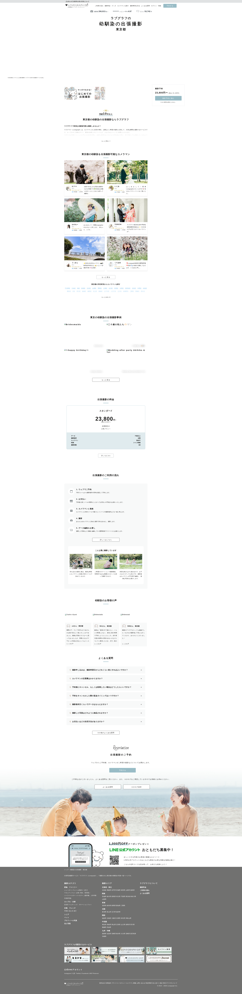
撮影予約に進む (168, 98)
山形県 (128, 890)
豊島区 (69, 291)
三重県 (123, 905)
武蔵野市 (125, 291)
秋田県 (123, 890)
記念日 (66, 904)
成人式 (71, 911)
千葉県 (123, 896)
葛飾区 (100, 291)
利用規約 (108, 983)
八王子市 (113, 291)
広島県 (118, 924)
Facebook (85, 973)
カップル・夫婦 (70, 901)
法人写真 (67, 923)
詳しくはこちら (106, 455)
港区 (78, 288)
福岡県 (104, 933)
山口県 (123, 924)
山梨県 (104, 899)
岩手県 (114, 890)
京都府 (109, 918)
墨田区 (100, 288)
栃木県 (109, 896)
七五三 (86, 890)
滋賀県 (104, 918)
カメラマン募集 (131, 983)
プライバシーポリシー (119, 983)
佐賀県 (109, 933)
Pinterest (96, 973)
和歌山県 (128, 918)
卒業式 (66, 911)
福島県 (132, 890)
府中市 (143, 291)
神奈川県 (133, 896)
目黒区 (116, 288)
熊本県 (118, 933)
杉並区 (145, 288)
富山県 (109, 912)
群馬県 (114, 896)
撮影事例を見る (135, 6)
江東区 (105, 288)
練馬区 (90, 291)
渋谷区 (134, 288)
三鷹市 (132, 291)
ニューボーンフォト (70, 890)
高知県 (109, 927)
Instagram (67, 973)
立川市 (120, 291)
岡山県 (114, 924)
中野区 (139, 288)
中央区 (74, 288)
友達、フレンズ (70, 908)
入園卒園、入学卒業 (90, 895)
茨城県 (104, 896)
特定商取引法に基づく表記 (154, 983)
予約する (170, 6)
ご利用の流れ (99, 6)
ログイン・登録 (156, 6)
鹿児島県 (133, 933)
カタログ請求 (136, 787)
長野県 (104, 905)
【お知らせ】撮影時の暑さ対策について (77, 1)
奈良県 (123, 918)
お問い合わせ (141, 983)
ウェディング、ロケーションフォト (80, 904)
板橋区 (84, 291)
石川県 (114, 912)
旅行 (75, 911)
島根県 (109, 924)
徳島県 (128, 924)
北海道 (104, 890)
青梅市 (137, 291)
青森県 (109, 890)
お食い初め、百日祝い (83, 893)
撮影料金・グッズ (110, 6)
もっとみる (105, 297)
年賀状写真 (67, 898)
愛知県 (118, 905)
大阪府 (114, 918)
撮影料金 (143, 887)
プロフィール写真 (70, 920)
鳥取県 (104, 924)
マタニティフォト (70, 893)
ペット (66, 917)
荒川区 (79, 291)
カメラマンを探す (123, 6)
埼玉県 (118, 896)
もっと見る (69, 643)
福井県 (118, 912)
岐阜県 (109, 905)
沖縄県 (104, 936)
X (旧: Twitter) (76, 973)
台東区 (94, 288)
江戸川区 (106, 291)
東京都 (128, 896)
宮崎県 (128, 933)
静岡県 (114, 905)
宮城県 (118, 890)
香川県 (132, 924)
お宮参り (80, 890)
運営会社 (102, 983)
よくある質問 (145, 6)
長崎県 (114, 933)
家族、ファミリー (70, 887)
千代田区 (67, 288)
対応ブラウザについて (170, 983)
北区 (73, 291)
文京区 (89, 288)
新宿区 (83, 288)
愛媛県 (104, 927)
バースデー (79, 895)
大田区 (122, 288)
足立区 (95, 291)
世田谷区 (127, 288)
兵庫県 (118, 918)
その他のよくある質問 (105, 733)
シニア (66, 914)
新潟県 (104, 912)
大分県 (123, 933)
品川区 (111, 288)
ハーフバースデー (70, 895)
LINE (90, 973)
